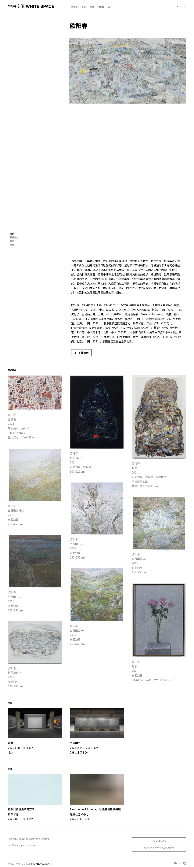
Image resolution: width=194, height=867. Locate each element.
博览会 (101, 7)
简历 (12, 234)
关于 (110, 7)
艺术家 (74, 7)
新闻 (92, 7)
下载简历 (83, 352)
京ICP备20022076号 (41, 863)
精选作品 (14, 237)
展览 (83, 7)
